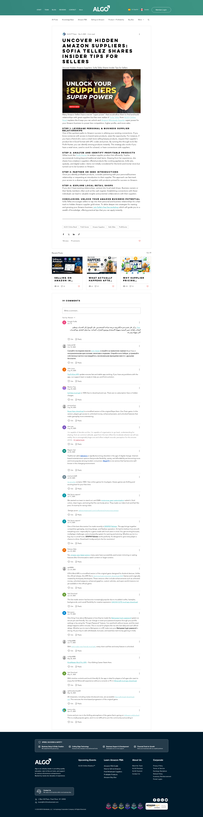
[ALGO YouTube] (166, 800)
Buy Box (131, 20)
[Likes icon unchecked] (68, 339)
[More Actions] (139, 322)
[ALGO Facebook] (154, 800)
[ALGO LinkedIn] (162, 800)
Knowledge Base (68, 20)
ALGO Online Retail (70, 227)
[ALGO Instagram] (158, 800)
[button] (148, 19)
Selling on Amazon (97, 20)
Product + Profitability (116, 20)
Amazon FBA (82, 20)
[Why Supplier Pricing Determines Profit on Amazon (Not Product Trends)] (136, 265)
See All (149, 253)
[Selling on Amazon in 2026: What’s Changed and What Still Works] (67, 265)
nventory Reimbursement (162, 776)
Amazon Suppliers (99, 227)
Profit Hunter (84, 227)
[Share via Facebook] (63, 234)
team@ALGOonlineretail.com (48, 802)
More (140, 20)
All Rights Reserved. (80, 809)
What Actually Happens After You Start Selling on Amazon (101, 279)
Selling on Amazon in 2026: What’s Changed (64, 279)
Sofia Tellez (111, 227)
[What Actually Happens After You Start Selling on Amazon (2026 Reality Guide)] (101, 265)
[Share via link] (79, 234)
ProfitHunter (123, 227)
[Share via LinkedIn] (74, 234)
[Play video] (101, 91)
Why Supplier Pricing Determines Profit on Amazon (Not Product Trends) (133, 279)
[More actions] (139, 34)
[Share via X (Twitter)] (69, 234)
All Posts (55, 20)
